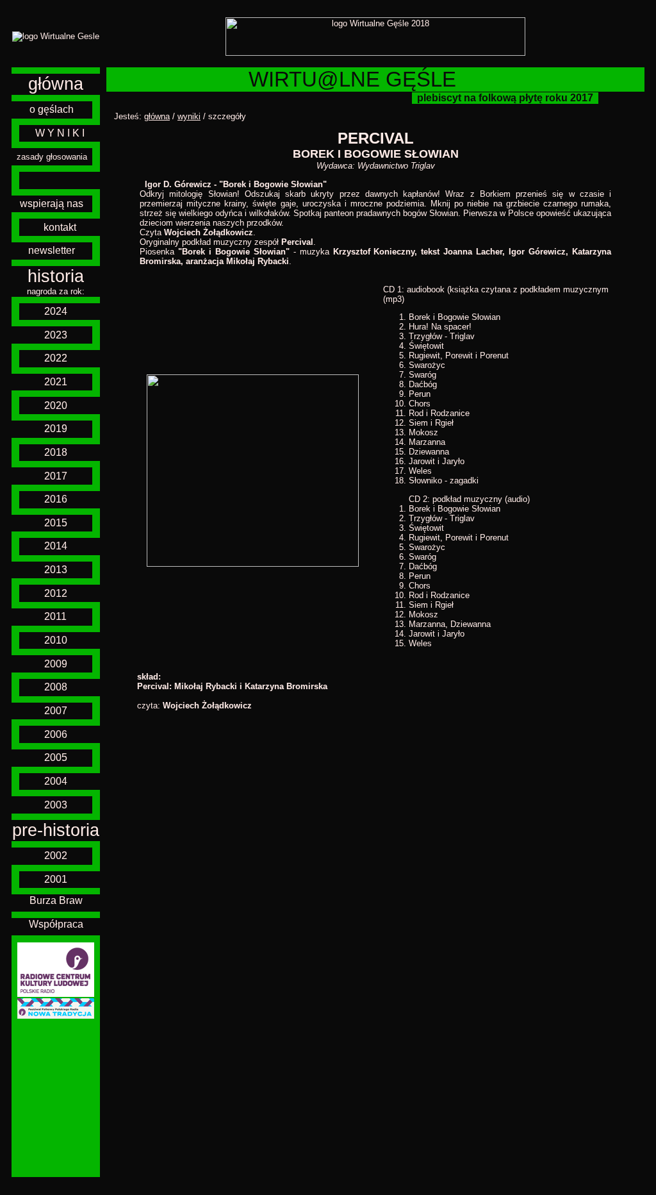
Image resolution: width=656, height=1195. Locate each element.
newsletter (51, 250)
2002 (55, 855)
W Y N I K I (60, 133)
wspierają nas (51, 203)
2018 (55, 452)
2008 (55, 686)
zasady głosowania (52, 157)
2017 (55, 476)
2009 (55, 663)
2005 (55, 757)
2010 (55, 640)
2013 (55, 569)
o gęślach (51, 109)
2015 (55, 522)
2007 (55, 710)
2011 (55, 616)
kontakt (60, 227)
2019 (55, 428)
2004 (55, 781)
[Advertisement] (55, 1098)
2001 (55, 879)
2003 (55, 804)
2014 (55, 545)
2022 (55, 358)
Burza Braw (56, 900)
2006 (55, 734)
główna (55, 84)
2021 (55, 381)
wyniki (189, 116)
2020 (55, 405)
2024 (55, 311)
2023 (55, 335)
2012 (55, 593)
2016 (55, 499)
